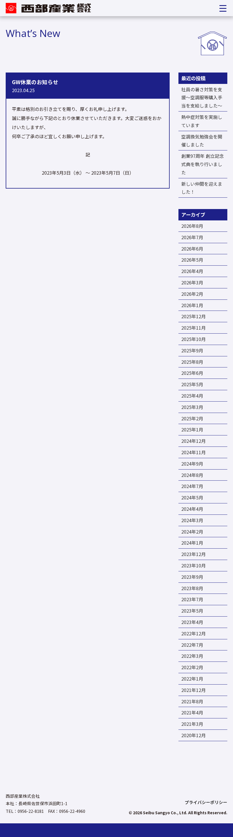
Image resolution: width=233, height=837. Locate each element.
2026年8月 (192, 225)
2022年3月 (192, 655)
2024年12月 (193, 440)
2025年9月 (192, 350)
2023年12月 (193, 554)
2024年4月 (192, 508)
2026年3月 (192, 282)
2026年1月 (192, 305)
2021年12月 (193, 690)
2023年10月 (193, 565)
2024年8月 (192, 475)
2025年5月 (192, 384)
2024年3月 (192, 520)
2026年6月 (192, 248)
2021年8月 (192, 701)
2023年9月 (192, 576)
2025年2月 (192, 418)
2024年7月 (192, 486)
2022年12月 (193, 633)
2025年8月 (192, 361)
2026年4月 (192, 271)
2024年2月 (192, 531)
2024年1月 (192, 542)
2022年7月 (192, 644)
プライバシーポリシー (206, 802)
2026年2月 (192, 293)
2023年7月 (192, 599)
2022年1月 (192, 678)
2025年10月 (193, 339)
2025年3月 (192, 407)
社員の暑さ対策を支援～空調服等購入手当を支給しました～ (201, 97)
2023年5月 (192, 610)
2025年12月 (193, 316)
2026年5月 (192, 259)
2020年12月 (193, 735)
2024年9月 (192, 463)
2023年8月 (192, 588)
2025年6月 (192, 372)
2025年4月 (192, 395)
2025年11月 (193, 327)
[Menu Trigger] (223, 8)
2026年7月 (192, 237)
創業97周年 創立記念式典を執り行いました (202, 164)
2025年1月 (192, 429)
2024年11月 (193, 452)
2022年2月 (192, 667)
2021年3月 (192, 723)
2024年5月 (192, 497)
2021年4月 (192, 712)
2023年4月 (192, 622)
